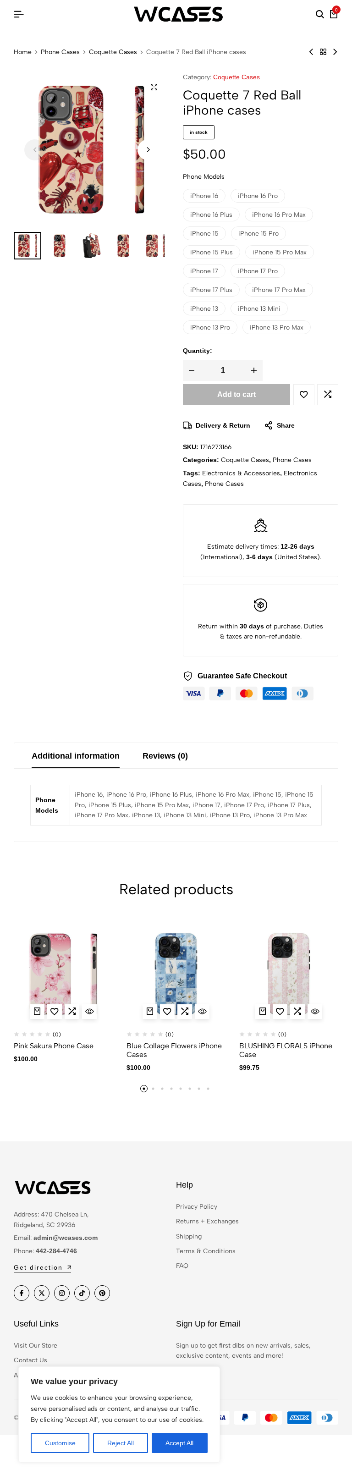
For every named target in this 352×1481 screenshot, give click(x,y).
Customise (60, 1443)
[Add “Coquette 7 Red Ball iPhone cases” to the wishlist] (303, 394)
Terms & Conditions (206, 1251)
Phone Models (204, 177)
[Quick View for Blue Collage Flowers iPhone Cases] (202, 1011)
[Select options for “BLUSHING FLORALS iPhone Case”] (262, 1011)
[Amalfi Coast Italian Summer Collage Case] (311, 52)
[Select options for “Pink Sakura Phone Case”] (37, 1011)
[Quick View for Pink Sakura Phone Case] (89, 1011)
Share (286, 425)
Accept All (179, 1443)
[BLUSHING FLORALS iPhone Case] (288, 974)
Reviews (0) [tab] (165, 755)
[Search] (320, 15)
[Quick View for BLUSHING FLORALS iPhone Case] (315, 1011)
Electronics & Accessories (241, 473)
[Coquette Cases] (323, 52)
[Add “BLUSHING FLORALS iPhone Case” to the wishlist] (280, 1011)
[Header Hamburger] (19, 14)
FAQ (182, 1266)
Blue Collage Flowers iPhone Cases (174, 1050)
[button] (148, 149)
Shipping (189, 1236)
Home (23, 52)
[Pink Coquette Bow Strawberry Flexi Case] (335, 52)
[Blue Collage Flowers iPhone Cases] (176, 974)
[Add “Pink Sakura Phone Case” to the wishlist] (54, 1011)
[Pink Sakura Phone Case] (63, 974)
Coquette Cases (113, 52)
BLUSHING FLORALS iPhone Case (285, 1050)
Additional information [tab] (76, 755)
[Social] (21, 1293)
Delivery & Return (223, 425)
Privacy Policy (196, 1207)
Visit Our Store (35, 1345)
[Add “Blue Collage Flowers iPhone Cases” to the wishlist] (167, 1011)
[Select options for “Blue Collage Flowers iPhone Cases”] (150, 1011)
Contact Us (30, 1360)
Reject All (120, 1443)
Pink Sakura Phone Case (54, 1045)
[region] (119, 1414)
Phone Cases (60, 52)
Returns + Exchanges (207, 1221)
